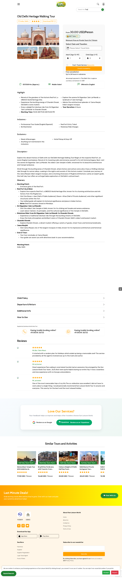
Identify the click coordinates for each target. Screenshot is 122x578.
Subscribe (84, 554)
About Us (65, 520)
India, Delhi (24, 21)
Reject (114, 572)
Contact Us (66, 523)
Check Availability (83, 68)
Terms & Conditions (96, 558)
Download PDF (48, 21)
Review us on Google (44, 422)
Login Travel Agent (22, 555)
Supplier (19, 549)
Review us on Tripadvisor (79, 422)
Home (65, 517)
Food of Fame (21, 558)
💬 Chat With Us (109, 495)
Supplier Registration (23, 552)
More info (90, 65)
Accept (106, 572)
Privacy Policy (67, 526)
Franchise (20, 546)
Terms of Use (67, 529)
